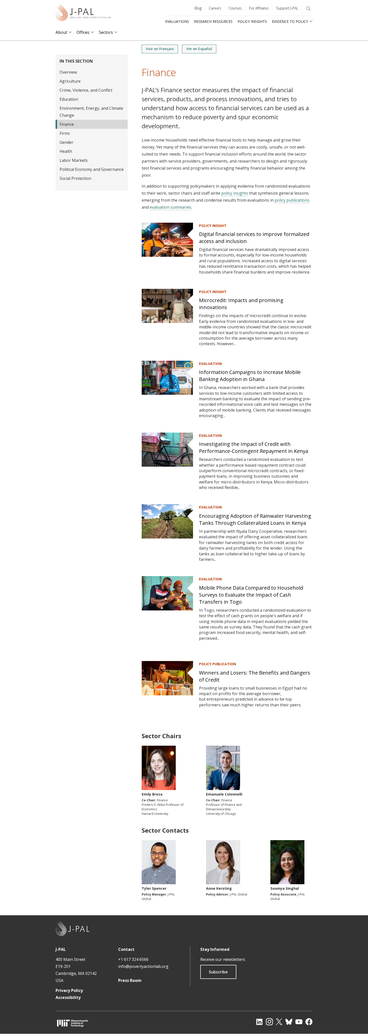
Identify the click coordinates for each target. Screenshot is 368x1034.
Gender (66, 142)
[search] (308, 9)
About (61, 32)
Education (69, 99)
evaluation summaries (170, 207)
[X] (279, 1021)
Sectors (106, 32)
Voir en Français (160, 48)
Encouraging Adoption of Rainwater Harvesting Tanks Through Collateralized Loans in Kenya (255, 519)
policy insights (234, 193)
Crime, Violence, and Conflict (86, 90)
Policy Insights (252, 21)
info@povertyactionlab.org (143, 966)
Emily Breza (152, 794)
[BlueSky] (288, 1021)
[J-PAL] (83, 14)
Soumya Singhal (284, 888)
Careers (215, 8)
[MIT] (73, 1023)
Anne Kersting (219, 888)
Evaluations (177, 21)
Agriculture (70, 81)
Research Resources (213, 21)
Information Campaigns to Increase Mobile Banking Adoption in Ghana (250, 375)
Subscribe (218, 972)
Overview (68, 72)
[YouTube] (298, 1021)
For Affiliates (259, 8)
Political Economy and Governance (92, 169)
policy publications (292, 200)
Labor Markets (74, 160)
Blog (198, 8)
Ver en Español (199, 48)
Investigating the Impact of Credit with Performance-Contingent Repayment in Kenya (253, 447)
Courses (235, 8)
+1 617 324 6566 (133, 959)
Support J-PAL (287, 8)
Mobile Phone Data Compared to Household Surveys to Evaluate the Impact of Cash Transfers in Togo (251, 594)
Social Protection (75, 178)
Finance (67, 124)
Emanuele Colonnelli (224, 794)
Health (66, 151)
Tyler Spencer (154, 888)
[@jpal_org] (269, 1021)
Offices (83, 32)
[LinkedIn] (259, 1021)
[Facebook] (308, 1021)
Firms (65, 133)
